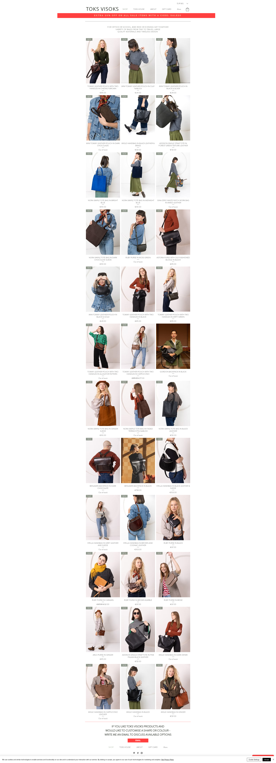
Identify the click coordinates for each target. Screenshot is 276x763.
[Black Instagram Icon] (141, 753)
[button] (183, 3)
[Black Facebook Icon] (138, 753)
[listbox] (183, 3)
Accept (266, 759)
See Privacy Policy (167, 759)
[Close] (273, 759)
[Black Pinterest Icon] (134, 753)
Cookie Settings (254, 759)
